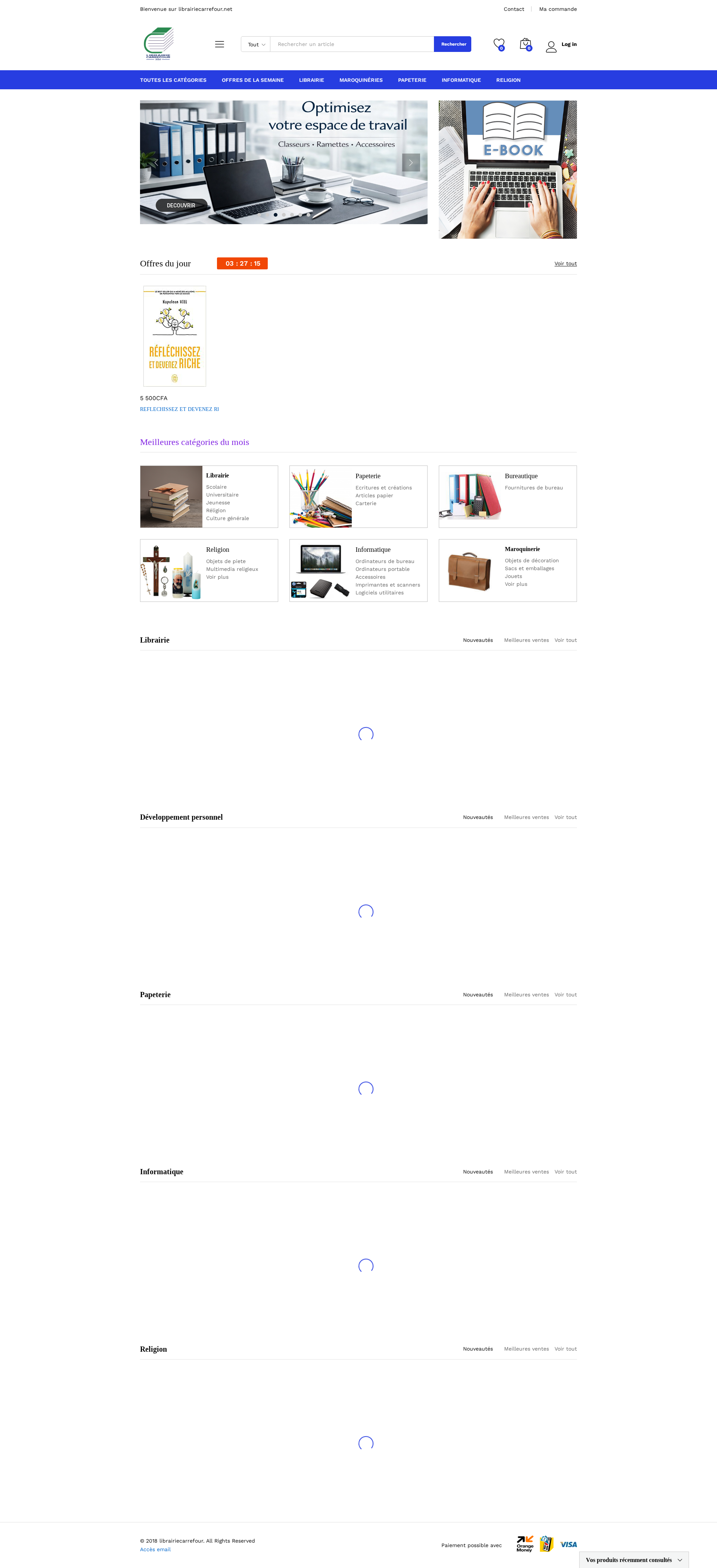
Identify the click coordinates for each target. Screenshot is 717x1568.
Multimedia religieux (232, 569)
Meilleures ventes (526, 640)
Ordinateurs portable (383, 569)
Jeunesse (218, 502)
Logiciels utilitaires (380, 593)
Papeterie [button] (412, 80)
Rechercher (453, 44)
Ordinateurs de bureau (385, 561)
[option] (179, 350)
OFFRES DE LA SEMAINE (253, 80)
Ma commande (558, 9)
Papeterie (368, 476)
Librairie (217, 475)
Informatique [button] (461, 80)
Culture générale (227, 518)
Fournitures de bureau (534, 488)
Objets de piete (226, 561)
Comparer (205, 382)
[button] (153, 382)
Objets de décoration (532, 560)
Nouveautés (478, 640)
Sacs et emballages (529, 568)
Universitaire (222, 495)
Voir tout (566, 263)
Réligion (216, 510)
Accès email (155, 1549)
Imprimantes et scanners (388, 585)
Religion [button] (508, 80)
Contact (514, 9)
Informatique (373, 549)
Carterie (366, 503)
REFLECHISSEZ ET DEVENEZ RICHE (185, 409)
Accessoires (370, 577)
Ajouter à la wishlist (187, 382)
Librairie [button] (311, 80)
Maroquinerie (522, 549)
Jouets (513, 576)
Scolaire (216, 487)
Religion (217, 549)
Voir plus (217, 577)
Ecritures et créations (384, 488)
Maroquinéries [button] (361, 80)
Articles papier (374, 495)
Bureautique (521, 476)
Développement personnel (181, 817)
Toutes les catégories (173, 80)
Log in (569, 44)
